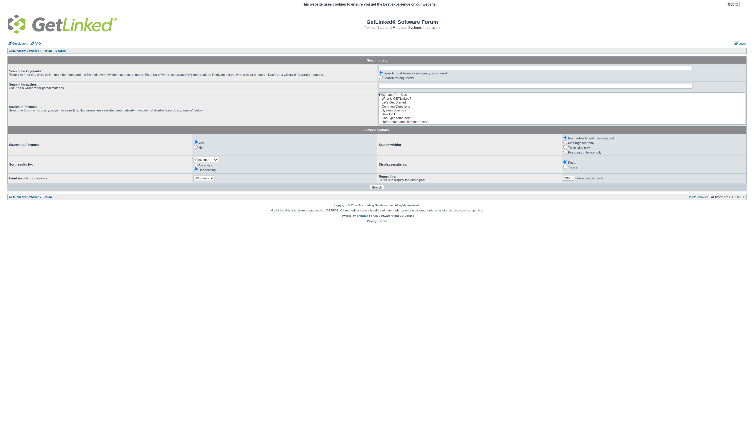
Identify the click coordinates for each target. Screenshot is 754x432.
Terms (383, 221)
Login (742, 43)
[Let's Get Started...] (562, 102)
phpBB (361, 215)
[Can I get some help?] (562, 118)
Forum (47, 197)
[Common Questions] (562, 107)
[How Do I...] (562, 114)
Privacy (372, 221)
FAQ (37, 43)
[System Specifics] (562, 110)
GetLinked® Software (24, 197)
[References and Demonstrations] (562, 122)
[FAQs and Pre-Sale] (562, 95)
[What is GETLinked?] (562, 99)
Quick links (19, 43)
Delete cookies (698, 197)
